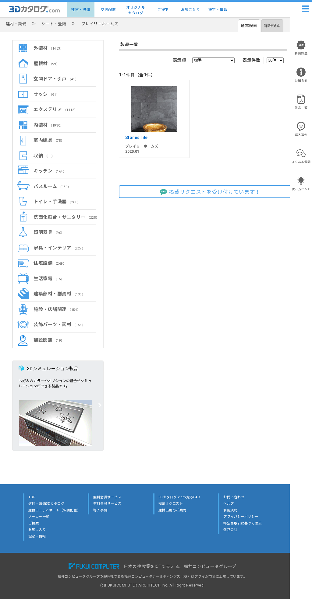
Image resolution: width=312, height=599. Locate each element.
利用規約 (230, 510)
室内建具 (49, 140)
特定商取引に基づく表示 (242, 523)
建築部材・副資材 (59, 294)
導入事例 (100, 510)
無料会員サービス (107, 497)
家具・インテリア (59, 248)
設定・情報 (218, 10)
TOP (32, 497)
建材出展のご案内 (172, 510)
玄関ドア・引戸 (56, 79)
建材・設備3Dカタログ (46, 504)
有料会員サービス (107, 504)
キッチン (50, 171)
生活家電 (49, 278)
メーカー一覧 (38, 517)
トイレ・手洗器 (57, 201)
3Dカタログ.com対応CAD (179, 497)
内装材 (48, 125)
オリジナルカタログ (135, 10)
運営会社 (230, 530)
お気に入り (190, 10)
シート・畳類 (53, 24)
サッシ (46, 94)
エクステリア (56, 109)
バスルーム (52, 186)
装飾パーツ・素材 (59, 324)
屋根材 (46, 63)
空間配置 (108, 10)
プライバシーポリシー (240, 517)
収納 (44, 155)
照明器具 (49, 232)
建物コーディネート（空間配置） (54, 510)
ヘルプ (228, 504)
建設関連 (49, 340)
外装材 (48, 48)
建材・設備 (80, 10)
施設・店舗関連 (57, 309)
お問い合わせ (233, 497)
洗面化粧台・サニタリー (66, 217)
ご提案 (163, 10)
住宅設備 (50, 263)
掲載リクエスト (170, 504)
